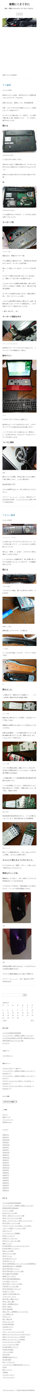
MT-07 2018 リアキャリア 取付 (12, 1284)
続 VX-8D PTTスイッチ (9, 1258)
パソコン (22, 497)
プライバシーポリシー (8, 1390)
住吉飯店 (5, 1372)
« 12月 (4, 1020)
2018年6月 (5, 1178)
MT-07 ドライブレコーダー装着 (12, 1218)
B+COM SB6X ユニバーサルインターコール (15, 1246)
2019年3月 (5, 1160)
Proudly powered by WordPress (26, 1390)
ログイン (5, 1114)
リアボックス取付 (7, 1352)
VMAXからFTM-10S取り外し (11, 1294)
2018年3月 (5, 1185)
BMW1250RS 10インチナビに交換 (12, 1040)
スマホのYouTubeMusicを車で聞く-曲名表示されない (18, 1038)
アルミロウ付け (7, 1329)
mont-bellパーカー (7, 1327)
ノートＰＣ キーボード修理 (24, 499)
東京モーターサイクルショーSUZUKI (13, 1337)
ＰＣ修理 (6, 85)
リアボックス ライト (9, 1296)
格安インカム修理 (7, 1251)
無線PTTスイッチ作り (9, 1276)
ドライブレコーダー (8, 1377)
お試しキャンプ (7, 1231)
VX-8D (4, 1367)
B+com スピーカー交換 (9, 1213)
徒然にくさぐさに (19, 4)
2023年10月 (6, 1140)
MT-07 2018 (6, 1354)
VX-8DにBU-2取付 (8, 1349)
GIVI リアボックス (8, 1362)
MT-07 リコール (7, 1256)
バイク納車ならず (7, 1314)
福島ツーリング (7, 1243)
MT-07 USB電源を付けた (10, 1304)
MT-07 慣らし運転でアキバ (10, 1299)
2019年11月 (6, 1157)
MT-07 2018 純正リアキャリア (11, 1289)
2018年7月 (5, 1175)
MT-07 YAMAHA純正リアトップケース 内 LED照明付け (19, 1264)
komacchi (5, 1073)
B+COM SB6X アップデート (11, 1248)
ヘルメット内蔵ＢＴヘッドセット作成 (13, 1228)
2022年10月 (6, 1145)
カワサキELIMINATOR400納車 (11, 1033)
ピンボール (5, 1043)
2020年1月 (5, 1155)
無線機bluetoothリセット (9, 1357)
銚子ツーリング (7, 1370)
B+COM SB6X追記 (8, 1324)
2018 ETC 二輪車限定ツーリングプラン (15, 1312)
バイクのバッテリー (8, 1375)
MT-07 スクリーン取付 (9, 1253)
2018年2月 (5, 1188)
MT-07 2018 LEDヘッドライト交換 (12, 1271)
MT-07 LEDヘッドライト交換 (11, 1223)
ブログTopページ (7, 1056)
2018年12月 (6, 1165)
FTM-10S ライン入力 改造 (10, 1286)
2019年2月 (5, 1162)
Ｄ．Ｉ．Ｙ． (14, 497)
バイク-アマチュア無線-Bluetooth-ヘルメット (16, 1365)
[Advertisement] (19, 50)
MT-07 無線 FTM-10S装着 (10, 1274)
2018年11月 (6, 1168)
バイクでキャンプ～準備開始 (11, 1233)
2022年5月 (5, 1150)
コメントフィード (7, 1120)
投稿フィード (6, 1117)
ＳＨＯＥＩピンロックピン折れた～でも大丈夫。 (17, 1081)
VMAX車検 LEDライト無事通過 (12, 1266)
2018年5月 (5, 1180)
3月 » (32, 1020)
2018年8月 (5, 1173)
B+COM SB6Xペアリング (10, 1347)
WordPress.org (6, 1122)
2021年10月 (6, 1152)
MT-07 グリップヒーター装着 (11, 1241)
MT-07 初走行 (7, 1306)
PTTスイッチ (6, 1317)
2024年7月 (5, 1137)
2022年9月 (5, 1147)
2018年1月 (5, 1190)
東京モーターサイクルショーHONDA (13, 1339)
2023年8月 (5, 1142)
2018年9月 (5, 1170)
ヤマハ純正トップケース (9, 1281)
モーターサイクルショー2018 (11, 1342)
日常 (21, 979)
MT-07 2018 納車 (7, 1309)
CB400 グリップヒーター (10, 1238)
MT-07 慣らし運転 (8, 1301)
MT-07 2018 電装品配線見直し (11, 1279)
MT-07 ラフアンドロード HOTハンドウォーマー (17, 1221)
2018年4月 (5, 1183)
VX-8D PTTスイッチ (8, 1261)
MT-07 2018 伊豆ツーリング (10, 1269)
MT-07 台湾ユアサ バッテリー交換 (13, 1216)
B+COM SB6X (6, 1360)
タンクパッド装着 (7, 1210)
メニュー (19, 13)
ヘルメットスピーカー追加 (10, 1344)
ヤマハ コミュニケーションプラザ (13, 1332)
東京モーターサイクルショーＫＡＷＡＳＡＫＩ (16, 1334)
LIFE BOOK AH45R (8, 499)
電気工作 (29, 497)
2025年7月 (5, 1135)
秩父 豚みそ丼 (7, 1319)
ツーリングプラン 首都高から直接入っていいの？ (18, 1035)
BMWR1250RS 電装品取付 (10, 1208)
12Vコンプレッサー (8, 1322)
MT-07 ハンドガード (8, 1236)
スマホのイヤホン (7, 1068)
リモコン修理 (8, 515)
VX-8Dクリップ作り (8, 1291)
